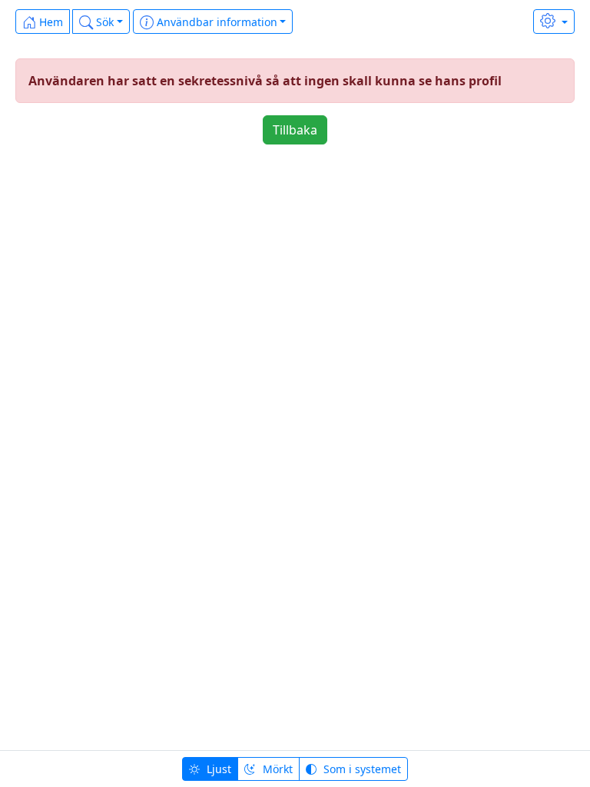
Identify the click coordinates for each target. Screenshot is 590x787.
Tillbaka (295, 129)
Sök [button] (103, 22)
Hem (49, 22)
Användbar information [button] (215, 22)
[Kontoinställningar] (554, 21)
